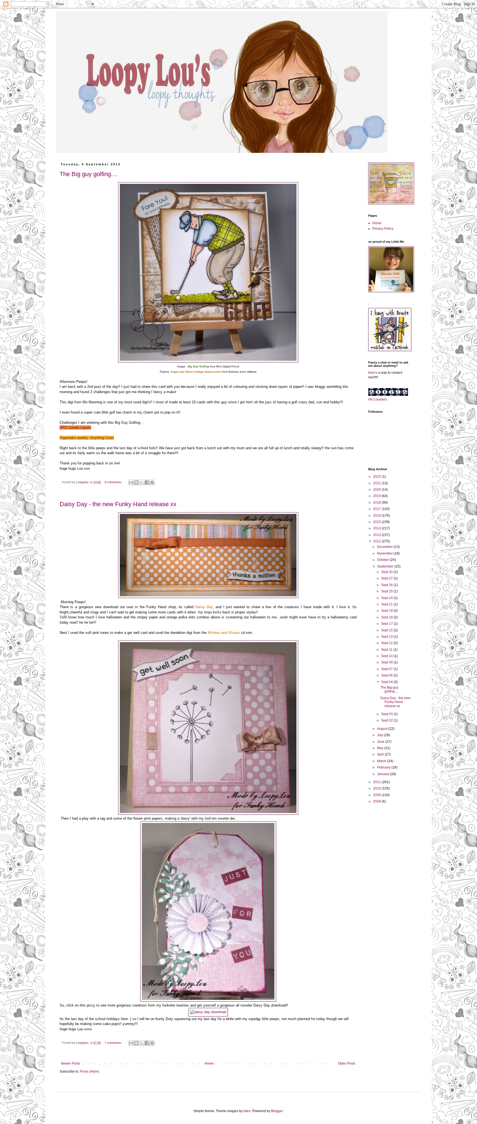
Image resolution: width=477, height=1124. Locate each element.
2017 (377, 509)
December (385, 547)
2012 (377, 541)
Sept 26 (387, 585)
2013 (377, 535)
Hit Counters (377, 399)
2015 (377, 522)
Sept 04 (387, 682)
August (382, 729)
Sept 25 (387, 591)
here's (372, 373)
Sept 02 (387, 720)
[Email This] (131, 482)
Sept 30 (387, 572)
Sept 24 (387, 598)
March (382, 761)
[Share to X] (141, 482)
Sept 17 (387, 624)
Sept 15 (387, 630)
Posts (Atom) (89, 1071)
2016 (377, 515)
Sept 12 (387, 643)
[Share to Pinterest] (152, 482)
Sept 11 (387, 650)
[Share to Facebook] (147, 482)
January (383, 774)
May (380, 748)
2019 (377, 496)
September (385, 566)
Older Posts (346, 1063)
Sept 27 (387, 578)
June (381, 742)
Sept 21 (387, 604)
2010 (377, 788)
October (383, 560)
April (381, 754)
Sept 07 (387, 669)
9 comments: (114, 482)
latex (247, 1111)
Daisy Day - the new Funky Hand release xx (118, 504)
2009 (377, 795)
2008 (377, 801)
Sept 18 (387, 617)
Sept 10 (387, 656)
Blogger (277, 1111)
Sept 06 (387, 675)
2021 (377, 483)
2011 (377, 782)
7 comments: (114, 1042)
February (384, 767)
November (385, 553)
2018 (377, 503)
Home (209, 1063)
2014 (377, 528)
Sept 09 (387, 662)
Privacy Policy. (383, 229)
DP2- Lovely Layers (75, 427)
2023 (377, 477)
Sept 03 (387, 714)
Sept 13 (387, 637)
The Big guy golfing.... (89, 174)
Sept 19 (387, 611)
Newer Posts (70, 1063)
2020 (377, 490)
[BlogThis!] (136, 482)
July (380, 735)
